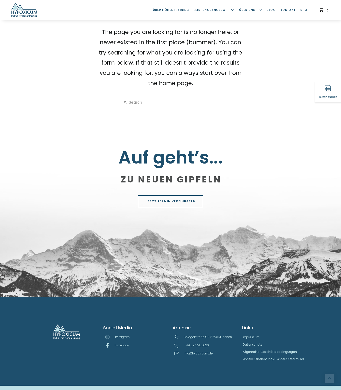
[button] (324, 10)
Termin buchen (328, 97)
